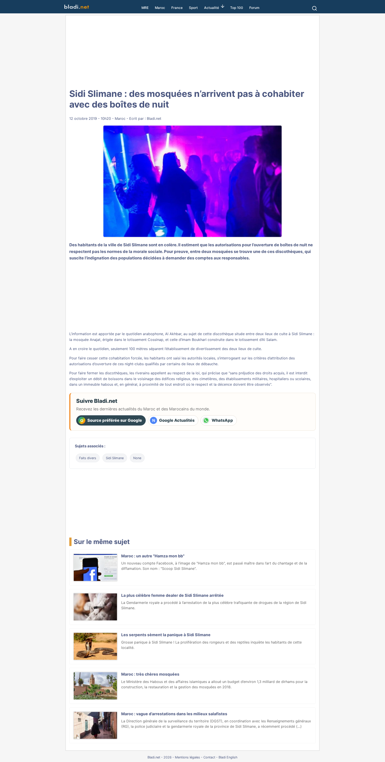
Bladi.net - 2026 (159, 757)
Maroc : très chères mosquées (150, 674)
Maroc (160, 8)
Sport (193, 8)
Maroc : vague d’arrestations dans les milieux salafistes (174, 713)
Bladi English (228, 757)
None (137, 458)
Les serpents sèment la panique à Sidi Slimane (166, 634)
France (177, 8)
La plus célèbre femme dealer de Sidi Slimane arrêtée (172, 595)
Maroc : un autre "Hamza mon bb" (152, 556)
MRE (145, 8)
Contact (209, 757)
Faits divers (87, 458)
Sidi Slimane (115, 458)
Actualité (211, 8)
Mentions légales (187, 757)
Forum (254, 8)
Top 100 (236, 8)
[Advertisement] (192, 51)
